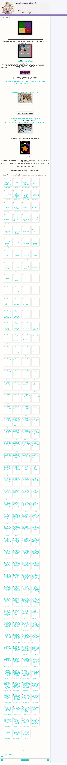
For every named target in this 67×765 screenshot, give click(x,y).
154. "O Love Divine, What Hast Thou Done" (17, 642)
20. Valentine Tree (35, 235)
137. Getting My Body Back (7, 594)
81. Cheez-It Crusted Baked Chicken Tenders (7, 427)
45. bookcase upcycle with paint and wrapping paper (7, 319)
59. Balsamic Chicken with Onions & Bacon (26, 355)
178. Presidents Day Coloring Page (16, 714)
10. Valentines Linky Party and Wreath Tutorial (17, 211)
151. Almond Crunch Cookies (26, 630)
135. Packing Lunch (26, 582)
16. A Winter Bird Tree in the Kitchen (35, 223)
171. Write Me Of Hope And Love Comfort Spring (25, 690)
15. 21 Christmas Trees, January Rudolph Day (26, 223)
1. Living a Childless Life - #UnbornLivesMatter (7, 187)
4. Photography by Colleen (35, 187)
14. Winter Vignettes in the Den (17, 223)
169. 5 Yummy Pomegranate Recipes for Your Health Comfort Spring (7, 690)
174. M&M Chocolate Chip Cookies (16, 702)
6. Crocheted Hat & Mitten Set (17, 199)
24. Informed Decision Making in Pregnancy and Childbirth (35, 247)
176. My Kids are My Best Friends (35, 702)
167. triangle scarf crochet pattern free (26, 678)
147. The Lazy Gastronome (26, 618)
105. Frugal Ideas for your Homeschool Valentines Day (7, 499)
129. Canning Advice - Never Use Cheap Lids (7, 571)
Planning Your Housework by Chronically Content (25, 118)
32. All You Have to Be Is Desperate (35, 271)
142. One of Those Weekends (17, 606)
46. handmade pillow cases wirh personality (16, 319)
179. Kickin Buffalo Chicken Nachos (26, 714)
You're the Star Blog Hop (6, 19)
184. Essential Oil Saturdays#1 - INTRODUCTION (35, 726)
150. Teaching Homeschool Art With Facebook (16, 631)
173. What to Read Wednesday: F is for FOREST (7, 702)
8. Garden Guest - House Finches (35, 199)
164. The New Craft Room (35, 666)
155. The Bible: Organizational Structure (26, 642)
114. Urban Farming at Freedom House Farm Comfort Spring (17, 523)
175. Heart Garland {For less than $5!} (26, 702)
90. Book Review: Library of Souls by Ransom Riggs (17, 451)
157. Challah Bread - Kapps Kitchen (7, 654)
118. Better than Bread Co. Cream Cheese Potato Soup (17, 535)
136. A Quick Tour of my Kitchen (35, 582)
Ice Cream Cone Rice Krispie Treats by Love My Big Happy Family (25, 81)
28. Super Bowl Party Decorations (35, 259)
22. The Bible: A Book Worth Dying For (17, 247)
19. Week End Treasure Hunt (26, 235)
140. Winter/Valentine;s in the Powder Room (35, 595)
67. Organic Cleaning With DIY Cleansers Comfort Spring (26, 379)
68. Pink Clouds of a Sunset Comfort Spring (35, 379)
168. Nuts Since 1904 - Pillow (35, 678)
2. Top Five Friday (17, 187)
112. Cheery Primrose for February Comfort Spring (35, 511)
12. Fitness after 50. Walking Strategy (35, 211)
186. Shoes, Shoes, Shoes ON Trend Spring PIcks (16, 738)
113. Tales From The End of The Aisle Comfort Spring (7, 523)
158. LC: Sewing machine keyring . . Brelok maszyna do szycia (16, 654)
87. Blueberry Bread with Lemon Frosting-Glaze (26, 439)
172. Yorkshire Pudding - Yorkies (35, 690)
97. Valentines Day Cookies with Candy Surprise (7, 475)
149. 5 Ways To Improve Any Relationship (7, 631)
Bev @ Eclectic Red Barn (25, 61)
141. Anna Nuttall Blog (7, 606)
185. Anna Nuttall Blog (7, 738)
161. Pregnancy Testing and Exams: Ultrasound (7, 666)
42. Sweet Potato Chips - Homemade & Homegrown (17, 307)
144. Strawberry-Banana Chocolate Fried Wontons (35, 607)
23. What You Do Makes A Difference (26, 247)
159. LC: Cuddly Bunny (25, 654)
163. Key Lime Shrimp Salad (26, 666)
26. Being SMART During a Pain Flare (17, 259)
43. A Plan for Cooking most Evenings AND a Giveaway (26, 307)
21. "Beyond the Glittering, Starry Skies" (7, 247)
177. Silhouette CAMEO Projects (7, 714)
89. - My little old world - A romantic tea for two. (7, 451)
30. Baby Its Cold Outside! (16, 271)
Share (2, 756)
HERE (18, 160)
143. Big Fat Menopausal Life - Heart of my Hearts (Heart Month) (26, 607)
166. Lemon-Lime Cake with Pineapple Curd (17, 678)
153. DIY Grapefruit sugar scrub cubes (7, 642)
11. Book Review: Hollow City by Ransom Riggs (25, 211)
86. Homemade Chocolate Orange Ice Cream (16, 439)
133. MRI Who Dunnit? (7, 582)
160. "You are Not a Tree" (35, 654)
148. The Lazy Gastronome (35, 618)
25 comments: (10, 754)
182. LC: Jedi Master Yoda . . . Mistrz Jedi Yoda (17, 726)
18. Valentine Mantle (17, 235)
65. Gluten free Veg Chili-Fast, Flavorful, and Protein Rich (7, 379)
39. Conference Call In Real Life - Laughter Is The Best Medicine (26, 295)
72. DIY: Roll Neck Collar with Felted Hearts (35, 391)
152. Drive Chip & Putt (35, 630)
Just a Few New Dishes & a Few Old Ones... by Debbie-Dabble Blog (25, 123)
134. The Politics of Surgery (17, 582)
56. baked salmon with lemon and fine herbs (35, 343)
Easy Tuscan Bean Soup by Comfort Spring (25, 111)
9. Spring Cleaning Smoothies (7, 211)
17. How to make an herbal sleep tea (7, 235)
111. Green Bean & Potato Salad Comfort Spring (26, 511)
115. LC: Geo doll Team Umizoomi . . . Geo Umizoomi (26, 523)
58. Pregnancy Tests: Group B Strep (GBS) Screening (16, 355)
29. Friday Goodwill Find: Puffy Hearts (7, 271)
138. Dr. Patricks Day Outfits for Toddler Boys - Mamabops (17, 595)
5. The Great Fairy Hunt (7, 199)
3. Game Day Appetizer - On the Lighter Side (26, 187)
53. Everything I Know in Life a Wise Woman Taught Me (7, 343)
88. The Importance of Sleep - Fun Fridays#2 (35, 439)
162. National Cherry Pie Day (17, 666)
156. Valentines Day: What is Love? (35, 642)
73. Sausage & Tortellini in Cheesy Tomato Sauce (7, 403)
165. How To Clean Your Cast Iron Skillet (7, 678)
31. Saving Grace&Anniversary (26, 271)
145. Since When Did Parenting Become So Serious (7, 619)
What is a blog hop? (24, 744)
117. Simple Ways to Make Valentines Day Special (7, 535)
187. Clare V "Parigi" (26, 738)
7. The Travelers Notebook (26, 199)
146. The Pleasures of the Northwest (16, 618)
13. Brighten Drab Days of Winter (7, 223)
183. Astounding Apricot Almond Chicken (25, 726)
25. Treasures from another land (7, 259)
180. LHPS (35, 714)
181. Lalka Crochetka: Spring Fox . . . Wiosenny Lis (7, 726)
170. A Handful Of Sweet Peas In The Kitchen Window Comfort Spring (16, 690)
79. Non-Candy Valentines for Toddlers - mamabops (26, 415)
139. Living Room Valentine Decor (25, 594)
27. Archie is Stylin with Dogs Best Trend (26, 259)
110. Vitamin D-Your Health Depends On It (17, 511)
